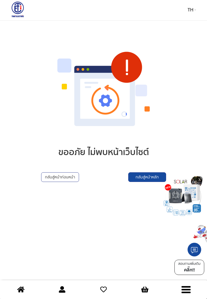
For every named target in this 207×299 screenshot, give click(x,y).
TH (190, 10)
